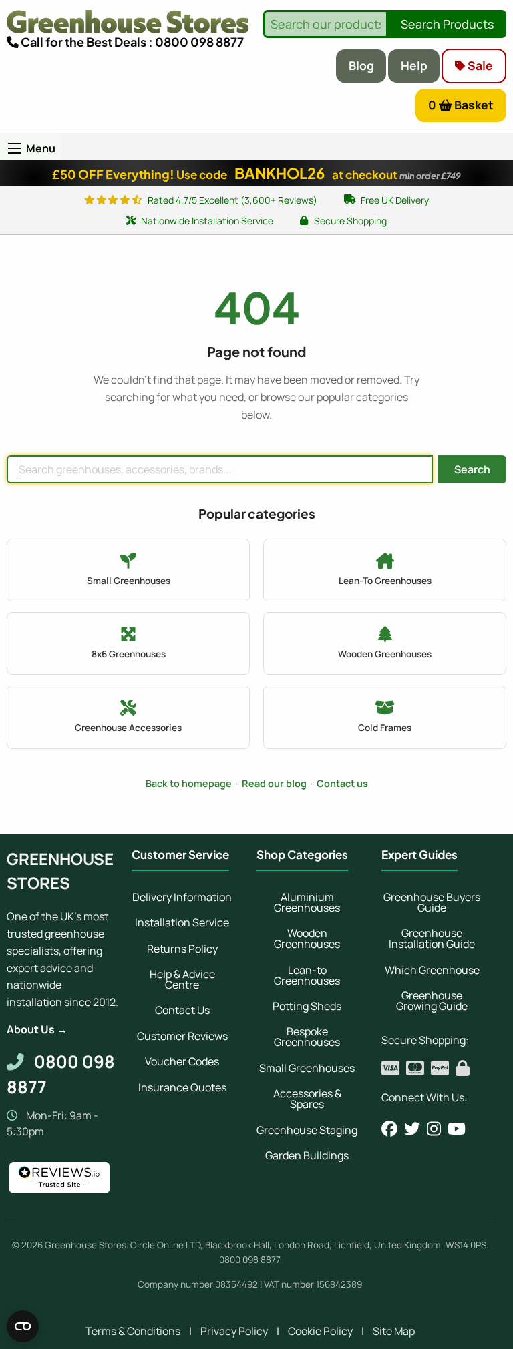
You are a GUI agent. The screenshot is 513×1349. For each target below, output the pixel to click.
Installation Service (182, 922)
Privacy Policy (234, 1331)
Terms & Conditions (133, 1331)
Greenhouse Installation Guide (432, 938)
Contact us (342, 783)
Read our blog (274, 783)
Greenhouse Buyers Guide (431, 902)
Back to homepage (189, 783)
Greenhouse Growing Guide (432, 1000)
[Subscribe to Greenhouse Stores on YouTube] (457, 1129)
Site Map (394, 1331)
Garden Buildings (307, 1155)
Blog (361, 65)
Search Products (447, 24)
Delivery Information (182, 897)
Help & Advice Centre (182, 979)
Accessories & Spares (307, 1098)
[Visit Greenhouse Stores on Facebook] (389, 1129)
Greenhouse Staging (306, 1130)
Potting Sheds (307, 1006)
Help (414, 65)
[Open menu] (14, 148)
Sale (479, 65)
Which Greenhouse (432, 970)
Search (472, 469)
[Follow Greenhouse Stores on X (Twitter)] (412, 1129)
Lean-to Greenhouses (307, 975)
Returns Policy (182, 948)
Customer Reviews (182, 1036)
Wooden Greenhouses (307, 938)
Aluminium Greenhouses (307, 902)
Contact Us (182, 1010)
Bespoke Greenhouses (307, 1036)
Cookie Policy (320, 1331)
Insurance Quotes (182, 1087)
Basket (461, 105)
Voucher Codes (182, 1061)
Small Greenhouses (307, 1068)
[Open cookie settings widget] (23, 1326)
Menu (40, 148)
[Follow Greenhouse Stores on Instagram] (434, 1129)
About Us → (37, 1029)
